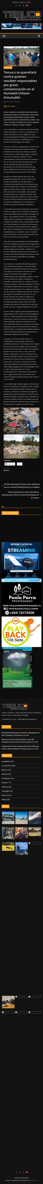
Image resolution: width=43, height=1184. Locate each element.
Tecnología (5, 791)
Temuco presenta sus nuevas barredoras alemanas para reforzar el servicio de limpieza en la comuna (20, 495)
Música (4, 770)
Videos (4, 800)
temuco (17, 102)
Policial (4, 783)
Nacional (5, 774)
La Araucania (8, 67)
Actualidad (5, 761)
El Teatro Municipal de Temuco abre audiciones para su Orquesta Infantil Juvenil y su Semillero (22, 485)
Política (4, 787)
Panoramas (5, 778)
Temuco (4, 795)
